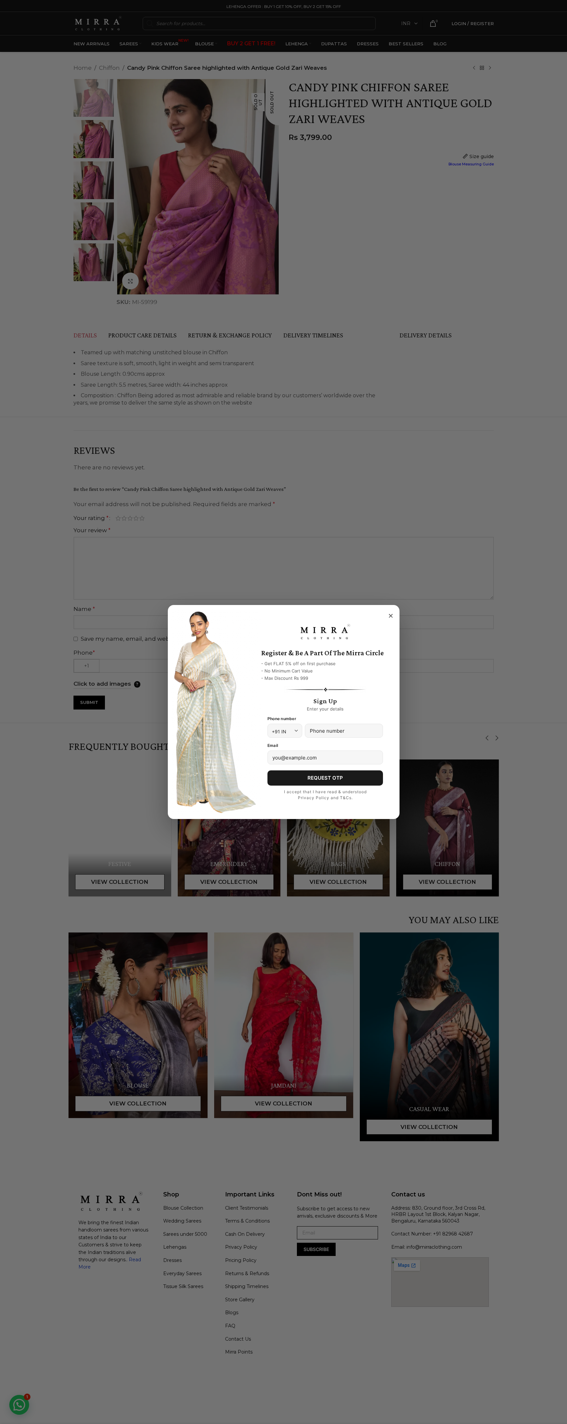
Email (272, 745)
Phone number (281, 718)
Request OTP (325, 778)
